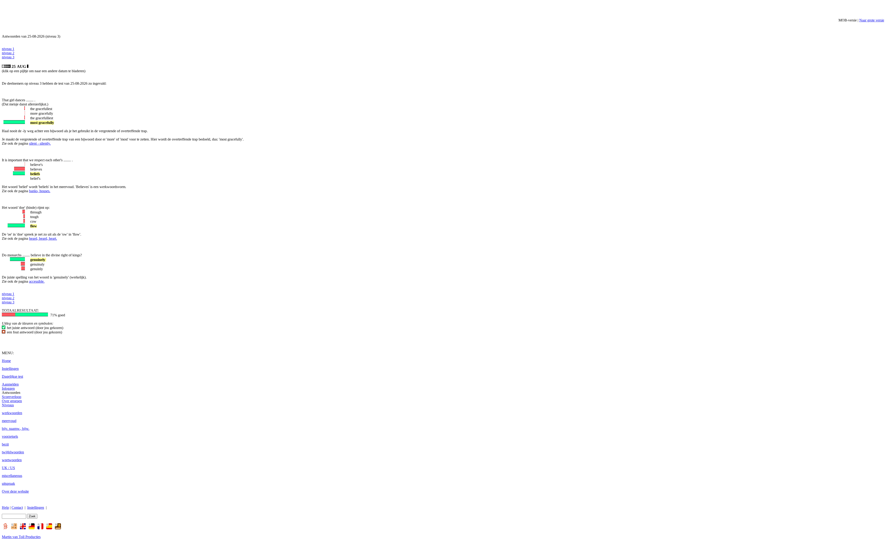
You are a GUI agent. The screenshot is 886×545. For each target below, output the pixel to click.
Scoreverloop (11, 397)
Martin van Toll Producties (21, 537)
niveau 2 (8, 53)
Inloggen (8, 388)
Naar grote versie (871, 20)
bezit (5, 444)
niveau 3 (8, 57)
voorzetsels (10, 436)
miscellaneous (12, 476)
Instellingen (10, 369)
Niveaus (8, 405)
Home (6, 361)
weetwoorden (12, 460)
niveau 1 (8, 49)
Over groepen (12, 401)
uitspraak (8, 483)
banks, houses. (39, 191)
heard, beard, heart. (43, 238)
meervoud (9, 421)
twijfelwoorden (13, 452)
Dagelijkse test (12, 376)
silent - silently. (40, 143)
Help (5, 507)
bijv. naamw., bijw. (15, 429)
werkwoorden (12, 413)
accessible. (37, 281)
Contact (17, 507)
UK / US (8, 468)
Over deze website (15, 491)
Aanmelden (10, 384)
